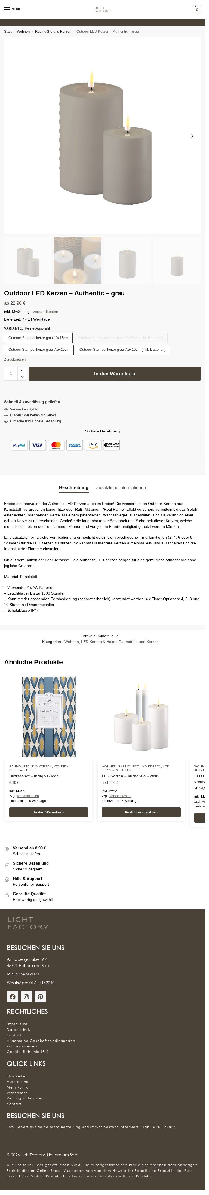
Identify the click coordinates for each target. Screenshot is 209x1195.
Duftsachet (20, 770)
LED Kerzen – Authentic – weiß (130, 776)
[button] (196, 9)
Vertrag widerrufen (25, 1098)
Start (8, 31)
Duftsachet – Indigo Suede (34, 776)
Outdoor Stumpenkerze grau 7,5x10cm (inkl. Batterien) (122, 349)
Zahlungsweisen (22, 1046)
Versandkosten (45, 312)
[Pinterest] (40, 996)
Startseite (16, 1076)
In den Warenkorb (114, 373)
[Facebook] (12, 996)
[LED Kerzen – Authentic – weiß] (141, 716)
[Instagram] (26, 996)
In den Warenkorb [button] (49, 812)
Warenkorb (17, 1093)
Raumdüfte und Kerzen (53, 31)
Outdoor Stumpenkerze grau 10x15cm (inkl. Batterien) (120, 338)
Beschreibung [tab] (73, 487)
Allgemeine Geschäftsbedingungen (41, 1041)
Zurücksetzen (15, 359)
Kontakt (14, 1035)
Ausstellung (18, 1082)
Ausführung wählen (141, 812)
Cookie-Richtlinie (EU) (27, 1052)
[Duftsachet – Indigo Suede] (48, 716)
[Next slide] (192, 136)
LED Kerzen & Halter (98, 642)
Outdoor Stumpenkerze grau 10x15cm (38, 338)
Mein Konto (18, 1087)
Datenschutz (19, 1030)
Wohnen (23, 31)
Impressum (17, 1024)
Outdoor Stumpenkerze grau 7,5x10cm (38, 349)
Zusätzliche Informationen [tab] (121, 487)
